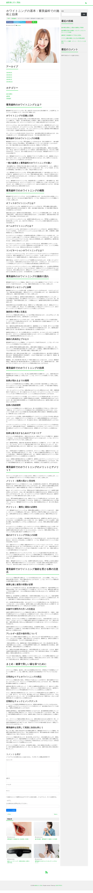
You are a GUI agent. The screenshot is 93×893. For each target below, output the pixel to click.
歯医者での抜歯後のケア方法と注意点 (71, 35)
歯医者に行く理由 (13, 2)
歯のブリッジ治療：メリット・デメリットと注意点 (73, 42)
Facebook (10, 22)
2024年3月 (9, 75)
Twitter (16, 22)
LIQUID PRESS (58, 885)
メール (8, 784)
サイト (8, 790)
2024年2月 (9, 77)
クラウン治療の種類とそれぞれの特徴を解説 (73, 38)
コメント (9, 759)
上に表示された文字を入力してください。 (17, 803)
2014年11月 (9, 81)
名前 (8, 778)
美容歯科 (19, 25)
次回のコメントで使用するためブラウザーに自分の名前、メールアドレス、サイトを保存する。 (32, 797)
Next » (55, 814)
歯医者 (8, 96)
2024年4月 (9, 72)
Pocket (29, 22)
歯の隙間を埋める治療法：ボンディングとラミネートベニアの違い (73, 31)
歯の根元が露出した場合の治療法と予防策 (72, 27)
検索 (62, 11)
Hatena (23, 22)
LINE (35, 22)
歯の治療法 (9, 94)
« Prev (9, 814)
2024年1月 (9, 79)
